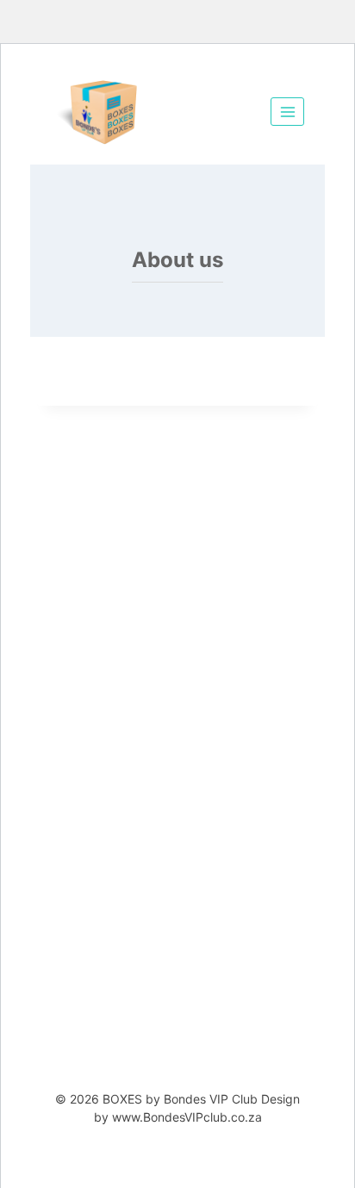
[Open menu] (287, 111)
